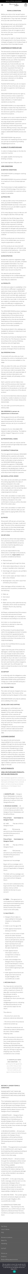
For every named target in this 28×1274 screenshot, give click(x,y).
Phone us (4, 1253)
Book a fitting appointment (9, 1259)
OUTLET (3, 1248)
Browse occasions (6, 1237)
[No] (26, 1268)
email (16, 204)
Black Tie (4, 1240)
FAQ (2, 1232)
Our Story (4, 1226)
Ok (14, 1271)
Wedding (4, 1243)
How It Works (5, 1229)
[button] (2, 5)
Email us (3, 1256)
